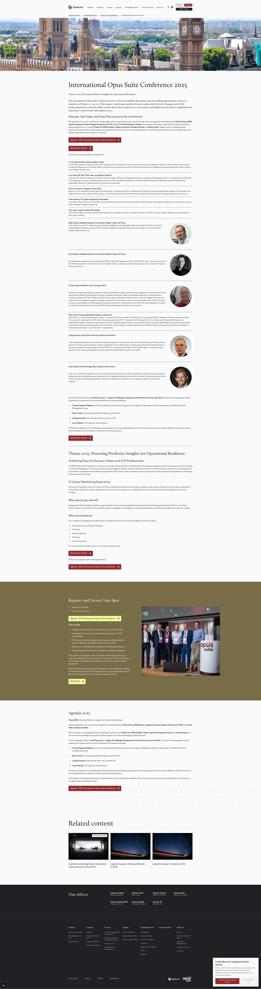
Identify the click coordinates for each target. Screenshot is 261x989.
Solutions (100, 7)
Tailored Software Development (110, 948)
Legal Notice (114, 978)
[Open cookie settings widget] (3, 985)
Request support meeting (130, 940)
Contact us (180, 951)
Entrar (179, 5)
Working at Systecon (183, 947)
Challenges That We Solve (93, 937)
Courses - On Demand (147, 940)
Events (143, 951)
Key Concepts (145, 932)
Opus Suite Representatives (182, 943)
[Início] (76, 8)
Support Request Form (130, 936)
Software (90, 7)
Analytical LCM (109, 944)
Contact (188, 5)
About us (180, 932)
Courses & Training (146, 936)
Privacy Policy (73, 978)
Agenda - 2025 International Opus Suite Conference (93, 139)
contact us (113, 674)
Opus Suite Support (129, 932)
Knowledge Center (131, 7)
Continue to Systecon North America (227, 981)
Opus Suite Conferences (109, 15)
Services (110, 7)
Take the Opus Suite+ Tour (75, 937)
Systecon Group (74, 15)
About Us (160, 7)
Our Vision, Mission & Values (183, 937)
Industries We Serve (93, 942)
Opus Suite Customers (93, 945)
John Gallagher (103, 546)
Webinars (144, 954)
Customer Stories (147, 7)
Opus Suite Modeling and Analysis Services (111, 939)
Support (119, 7)
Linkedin (100, 978)
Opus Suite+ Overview (75, 932)
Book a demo (184, 9)
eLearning (144, 943)
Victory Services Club (80, 611)
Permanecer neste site (248, 981)
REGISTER (75, 681)
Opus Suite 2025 (74, 942)
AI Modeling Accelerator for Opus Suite (112, 933)
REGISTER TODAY (78, 148)
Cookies (88, 978)
